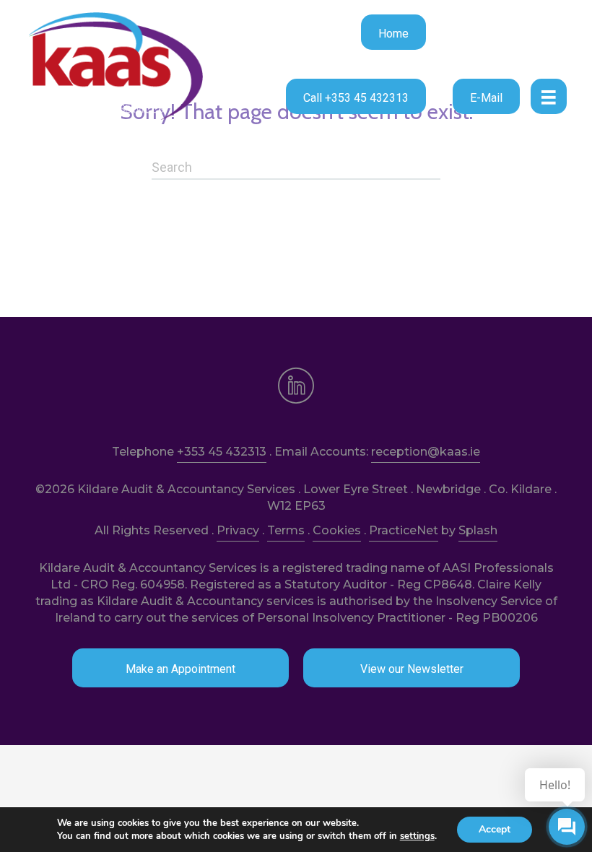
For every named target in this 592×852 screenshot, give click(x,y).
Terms (286, 530)
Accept (494, 829)
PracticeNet (403, 530)
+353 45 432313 (221, 451)
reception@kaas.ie (425, 451)
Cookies (337, 530)
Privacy (238, 530)
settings (417, 836)
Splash (477, 530)
